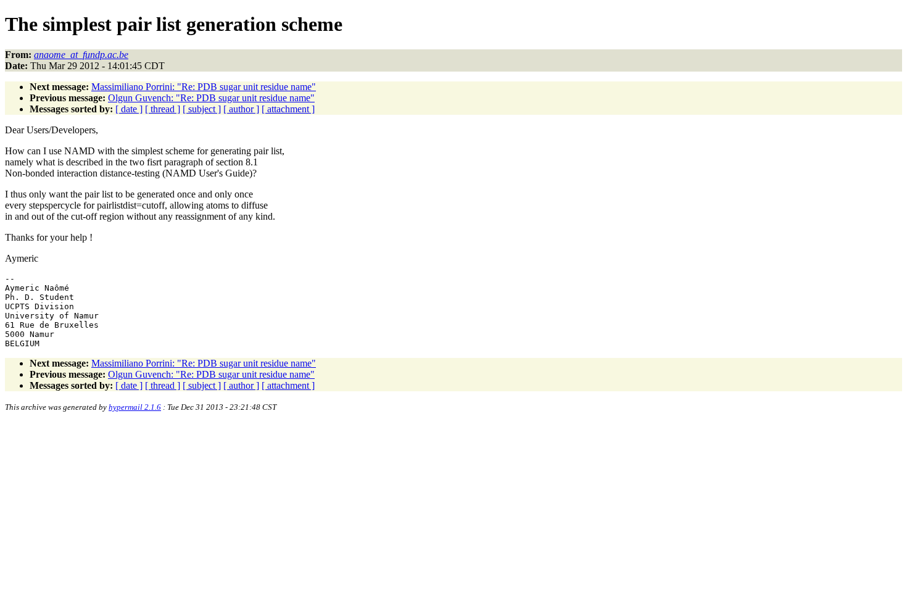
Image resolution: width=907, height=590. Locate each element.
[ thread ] (162, 109)
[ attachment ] (288, 109)
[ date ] (129, 109)
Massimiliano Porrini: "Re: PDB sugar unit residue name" (203, 86)
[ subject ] (202, 109)
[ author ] (241, 109)
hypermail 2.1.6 (135, 407)
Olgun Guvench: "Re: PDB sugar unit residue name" (211, 98)
